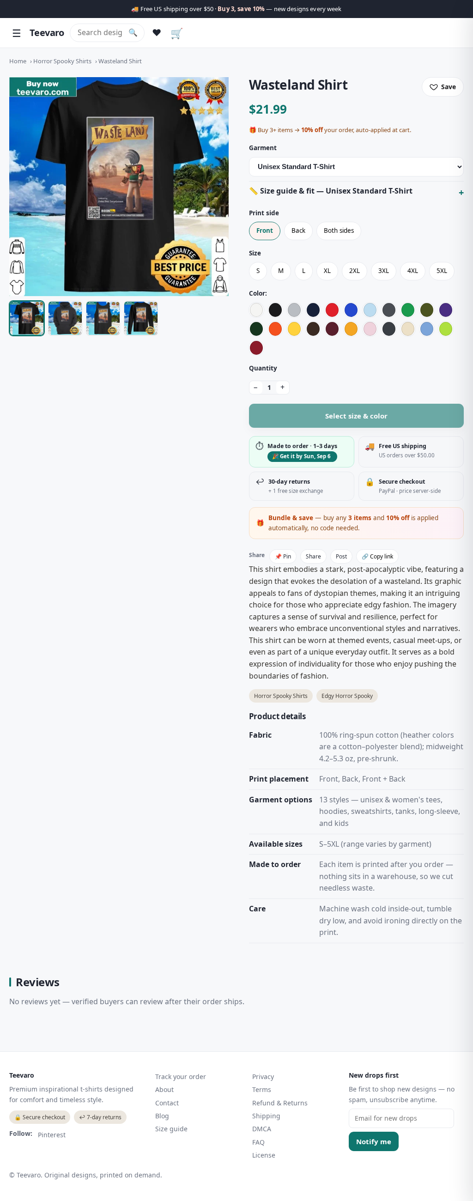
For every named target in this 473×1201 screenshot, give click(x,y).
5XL (442, 271)
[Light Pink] (370, 328)
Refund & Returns (280, 1102)
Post (341, 556)
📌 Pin (283, 556)
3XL (383, 271)
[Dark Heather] (389, 328)
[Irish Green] (407, 310)
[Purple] (445, 310)
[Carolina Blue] (426, 328)
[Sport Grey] (294, 310)
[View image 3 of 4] (103, 318)
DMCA (261, 1128)
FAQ (258, 1142)
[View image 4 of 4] (141, 318)
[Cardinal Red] (256, 347)
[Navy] (313, 310)
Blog (162, 1115)
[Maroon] (332, 328)
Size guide (171, 1128)
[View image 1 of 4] (26, 318)
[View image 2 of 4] (65, 318)
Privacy (263, 1076)
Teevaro (47, 32)
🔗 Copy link (377, 556)
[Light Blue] (370, 310)
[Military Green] (426, 310)
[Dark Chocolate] (313, 328)
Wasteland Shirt (120, 61)
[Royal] (351, 310)
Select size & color (356, 415)
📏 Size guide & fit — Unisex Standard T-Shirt (330, 191)
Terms (261, 1089)
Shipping (266, 1115)
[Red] (332, 310)
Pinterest (52, 1134)
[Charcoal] (389, 310)
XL (327, 271)
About (164, 1089)
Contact (167, 1102)
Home (17, 61)
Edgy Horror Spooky (347, 696)
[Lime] (445, 328)
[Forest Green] (256, 328)
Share (313, 556)
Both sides (339, 230)
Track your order (180, 1076)
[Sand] (407, 328)
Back (298, 230)
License (263, 1155)
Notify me (373, 1141)
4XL (412, 271)
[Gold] (351, 328)
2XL (354, 271)
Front (264, 230)
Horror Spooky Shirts (62, 61)
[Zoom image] (119, 187)
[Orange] (275, 328)
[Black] (275, 310)
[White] (256, 310)
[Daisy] (294, 328)
